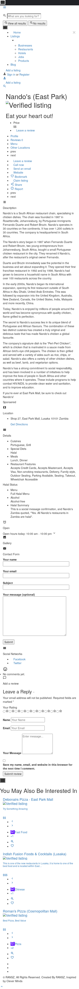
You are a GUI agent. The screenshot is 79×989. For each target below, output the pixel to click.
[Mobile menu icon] (39, 8)
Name (6, 720)
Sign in (11, 74)
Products (23, 61)
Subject (8, 583)
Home (17, 32)
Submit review (12, 774)
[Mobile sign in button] (4, 79)
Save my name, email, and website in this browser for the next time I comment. (37, 766)
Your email (9, 571)
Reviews (17, 140)
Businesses (25, 45)
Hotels (22, 53)
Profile (14, 136)
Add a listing (13, 70)
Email (6, 728)
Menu (14, 144)
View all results (17, 23)
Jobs (21, 57)
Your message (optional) (19, 594)
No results (39, 23)
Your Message (12, 753)
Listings (15, 36)
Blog (13, 64)
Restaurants (25, 49)
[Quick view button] (12, 842)
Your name (10, 559)
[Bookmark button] (12, 846)
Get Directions (19, 424)
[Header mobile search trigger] (4, 87)
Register (24, 74)
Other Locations (21, 147)
